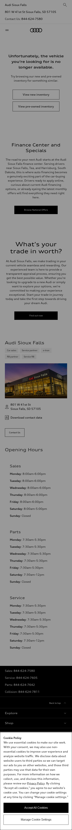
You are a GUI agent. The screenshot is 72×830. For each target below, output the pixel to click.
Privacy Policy (36, 783)
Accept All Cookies (36, 807)
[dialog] (36, 781)
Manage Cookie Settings (36, 819)
